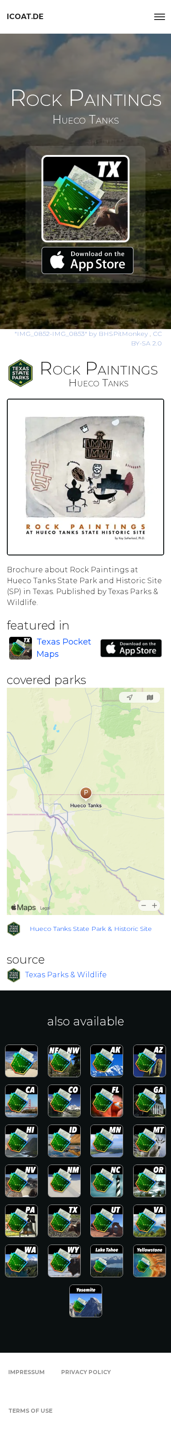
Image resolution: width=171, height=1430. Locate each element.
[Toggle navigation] (159, 16)
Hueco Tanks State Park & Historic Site (91, 929)
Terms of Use (30, 1410)
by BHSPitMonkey (82, 334)
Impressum (26, 1372)
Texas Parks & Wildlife (66, 974)
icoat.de (25, 16)
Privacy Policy (86, 1372)
